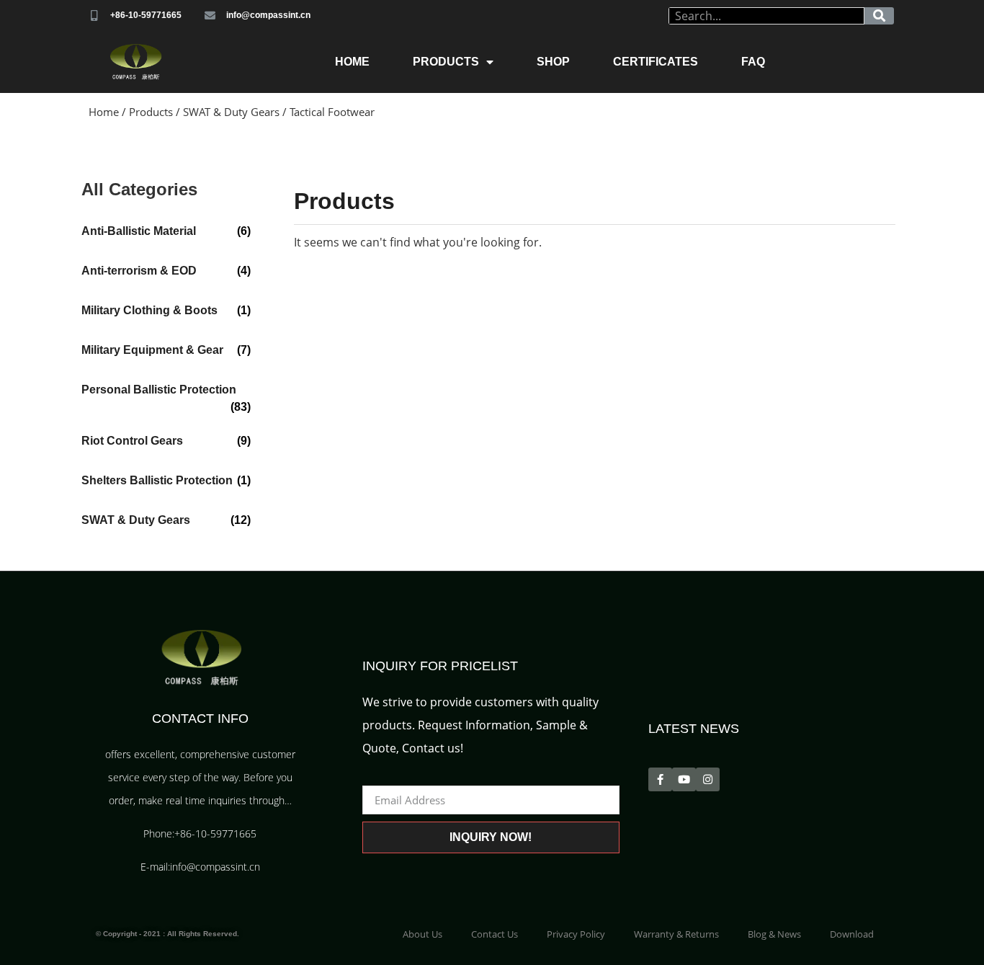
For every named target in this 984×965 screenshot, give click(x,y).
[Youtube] (684, 779)
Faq (753, 61)
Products (446, 61)
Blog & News (774, 934)
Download (852, 934)
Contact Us (494, 934)
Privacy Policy (576, 934)
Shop (553, 61)
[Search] (879, 16)
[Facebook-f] (660, 779)
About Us (422, 934)
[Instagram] (708, 779)
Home (352, 61)
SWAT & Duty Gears (231, 111)
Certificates (655, 61)
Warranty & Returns (676, 934)
